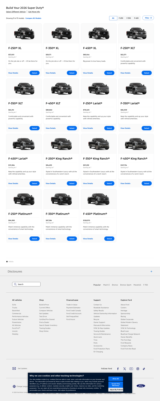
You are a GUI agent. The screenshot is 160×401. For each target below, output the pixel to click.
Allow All (116, 379)
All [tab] (113, 18)
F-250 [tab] (121, 18)
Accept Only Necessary (116, 384)
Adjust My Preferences (116, 389)
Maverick (137, 285)
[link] (33, 393)
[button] (21, 386)
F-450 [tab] (136, 18)
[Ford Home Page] (140, 385)
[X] (124, 369)
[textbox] (26, 284)
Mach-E (106, 285)
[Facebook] (118, 369)
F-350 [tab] (129, 18)
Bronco (115, 285)
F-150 (145, 285)
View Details (13, 73)
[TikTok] (144, 369)
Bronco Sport (125, 285)
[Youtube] (131, 369)
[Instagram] (137, 369)
